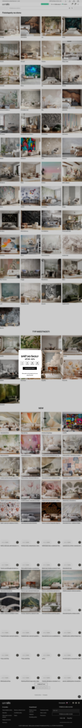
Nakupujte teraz (30, 368)
